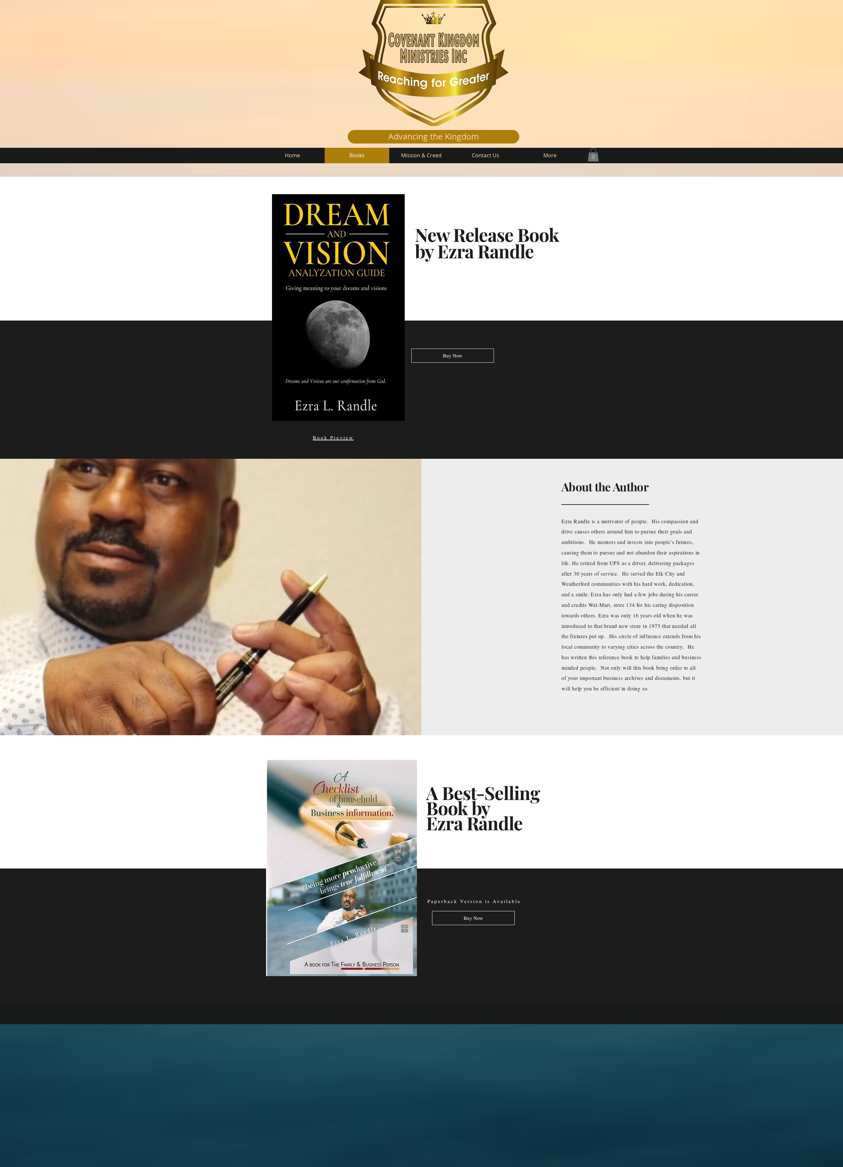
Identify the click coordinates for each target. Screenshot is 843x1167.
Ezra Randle (485, 251)
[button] (593, 155)
